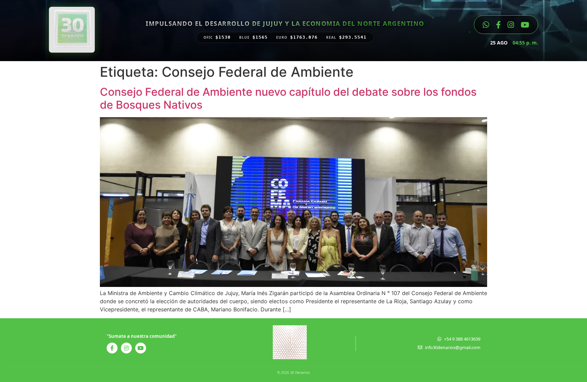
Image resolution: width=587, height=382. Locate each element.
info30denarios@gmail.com (452, 347)
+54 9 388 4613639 (462, 339)
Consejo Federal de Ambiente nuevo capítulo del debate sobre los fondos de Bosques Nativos (288, 98)
